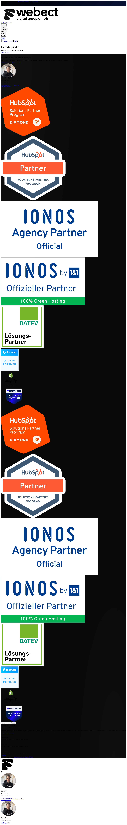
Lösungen (3, 27)
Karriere (2, 39)
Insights (2, 33)
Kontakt (31, 757)
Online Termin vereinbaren (18, 798)
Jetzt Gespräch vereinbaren (6, 62)
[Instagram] (1, 756)
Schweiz (13, 723)
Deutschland (3, 723)
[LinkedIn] (3, 756)
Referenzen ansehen (17, 62)
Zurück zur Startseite (5, 52)
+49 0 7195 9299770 (23, 1)
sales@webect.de (5, 85)
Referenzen (3, 38)
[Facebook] (4, 756)
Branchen (3, 31)
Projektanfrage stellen (7, 41)
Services (2, 24)
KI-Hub (2, 35)
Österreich (9, 723)
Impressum (16, 757)
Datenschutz (21, 757)
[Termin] (3, 823)
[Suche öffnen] (2, 41)
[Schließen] (2, 772)
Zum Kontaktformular (5, 86)
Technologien (3, 29)
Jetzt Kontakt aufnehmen (6, 800)
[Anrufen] (15, 41)
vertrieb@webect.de (34, 1)
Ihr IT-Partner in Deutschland (7, 733)
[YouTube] (6, 756)
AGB (25, 757)
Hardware (3, 37)
